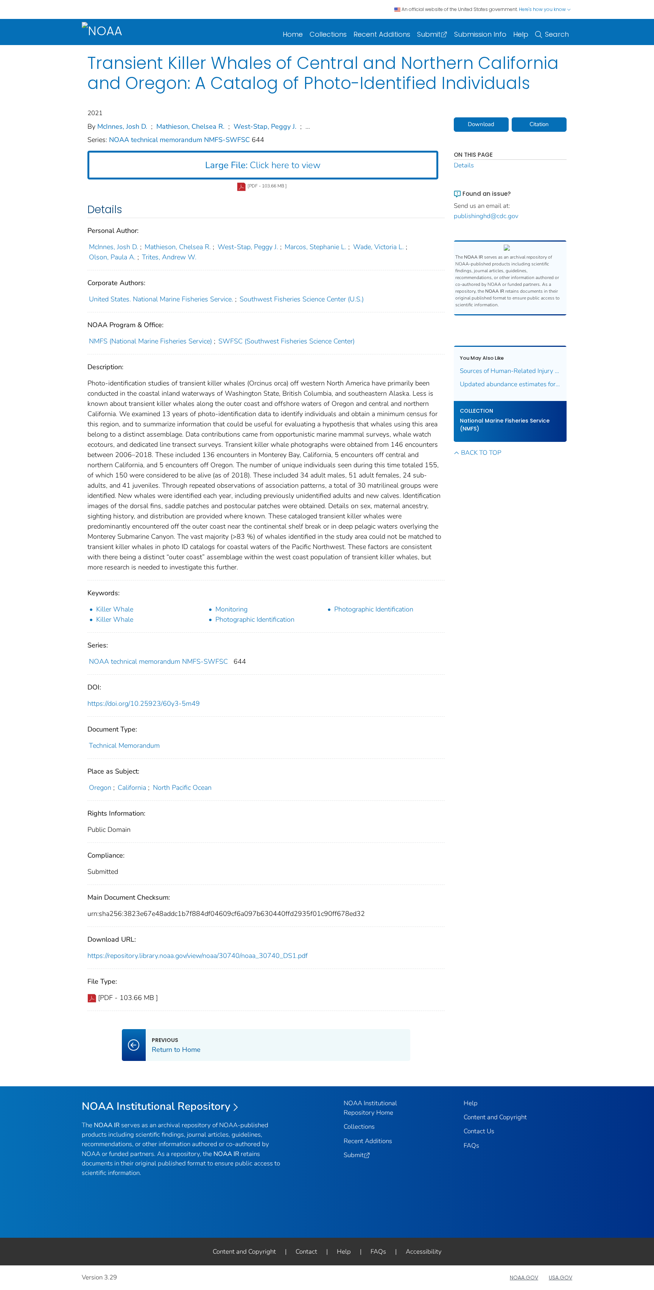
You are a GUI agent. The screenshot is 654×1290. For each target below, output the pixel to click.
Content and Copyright (495, 1117)
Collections (328, 34)
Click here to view (263, 165)
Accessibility (424, 1251)
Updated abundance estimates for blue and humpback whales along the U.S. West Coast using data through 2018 (510, 384)
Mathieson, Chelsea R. (190, 126)
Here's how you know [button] (543, 9)
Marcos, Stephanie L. (315, 246)
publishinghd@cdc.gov (486, 216)
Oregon (100, 787)
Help (520, 34)
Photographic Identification (373, 609)
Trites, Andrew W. (169, 257)
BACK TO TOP (481, 452)
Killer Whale (114, 609)
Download (481, 124)
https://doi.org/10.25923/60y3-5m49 (143, 703)
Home (293, 34)
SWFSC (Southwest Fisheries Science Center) (286, 341)
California (132, 787)
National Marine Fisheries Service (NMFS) (505, 424)
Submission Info (480, 34)
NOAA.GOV (524, 1277)
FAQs (471, 1145)
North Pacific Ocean (182, 787)
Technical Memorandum (124, 745)
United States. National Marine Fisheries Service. (161, 299)
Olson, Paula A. (112, 257)
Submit (429, 34)
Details (464, 165)
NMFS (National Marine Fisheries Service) (150, 341)
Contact (306, 1251)
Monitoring (231, 609)
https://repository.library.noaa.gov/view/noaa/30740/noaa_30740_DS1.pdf (197, 955)
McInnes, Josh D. (122, 126)
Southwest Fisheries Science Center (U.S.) (302, 299)
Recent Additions (381, 34)
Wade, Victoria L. (378, 246)
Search (557, 34)
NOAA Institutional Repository (156, 1106)
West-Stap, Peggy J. (265, 126)
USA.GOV (560, 1277)
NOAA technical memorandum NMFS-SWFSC (180, 139)
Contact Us (479, 1131)
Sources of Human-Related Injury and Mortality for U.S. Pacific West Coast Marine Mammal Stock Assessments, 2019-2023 (510, 371)
